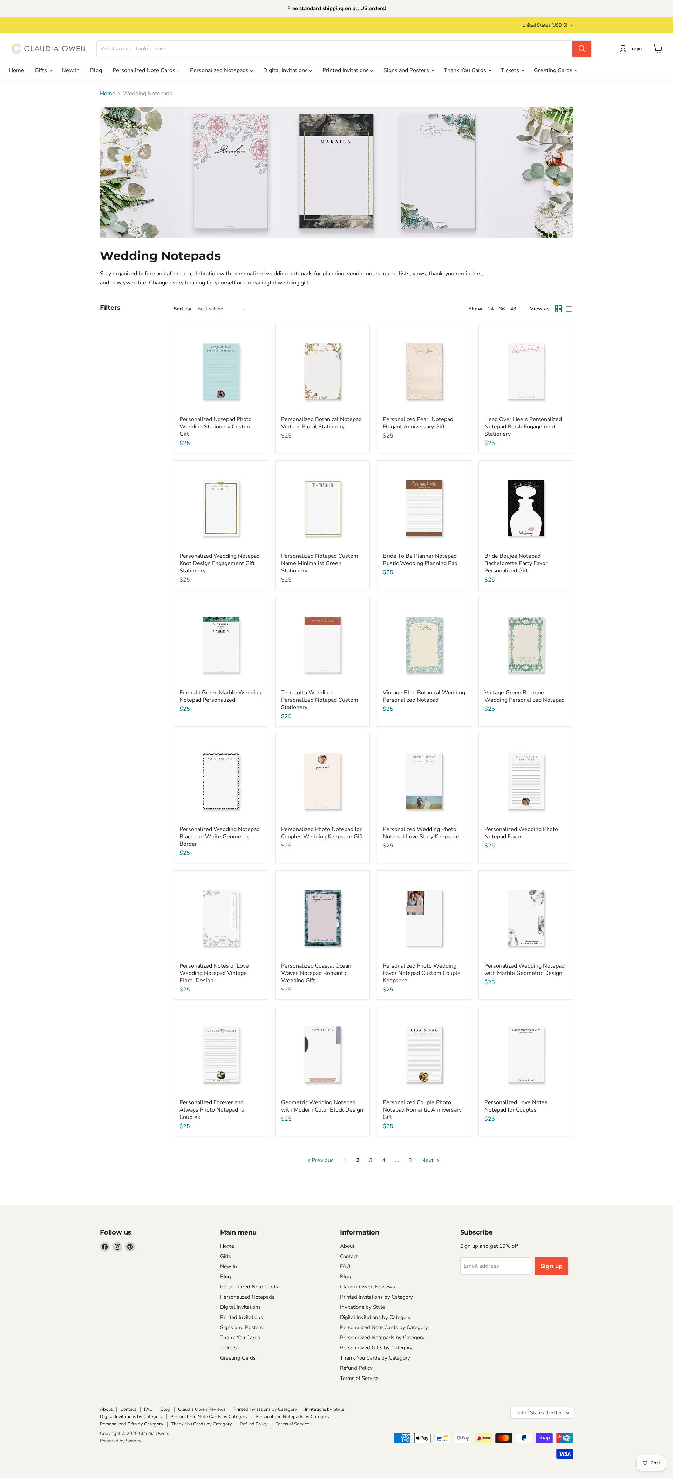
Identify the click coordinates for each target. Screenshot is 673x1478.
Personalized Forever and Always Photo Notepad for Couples (212, 1110)
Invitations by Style (362, 1307)
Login (635, 48)
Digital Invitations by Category (375, 1317)
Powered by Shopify (120, 1441)
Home (16, 70)
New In (71, 70)
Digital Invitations (286, 70)
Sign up (551, 1266)
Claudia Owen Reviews (367, 1286)
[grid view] (558, 309)
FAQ (345, 1266)
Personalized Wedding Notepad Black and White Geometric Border (219, 836)
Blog (96, 70)
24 (491, 308)
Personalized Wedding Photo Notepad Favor (521, 832)
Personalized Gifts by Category (376, 1347)
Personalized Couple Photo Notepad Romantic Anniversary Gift (422, 1110)
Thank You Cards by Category (375, 1357)
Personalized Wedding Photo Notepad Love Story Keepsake (421, 832)
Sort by (182, 309)
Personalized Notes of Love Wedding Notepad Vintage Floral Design (214, 973)
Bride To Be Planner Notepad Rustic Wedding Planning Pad (420, 559)
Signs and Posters (406, 70)
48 (513, 308)
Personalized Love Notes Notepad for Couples (516, 1106)
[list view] (568, 309)
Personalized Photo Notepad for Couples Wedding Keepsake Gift (322, 832)
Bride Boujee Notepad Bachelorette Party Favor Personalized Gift (516, 563)
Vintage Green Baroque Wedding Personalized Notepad (524, 696)
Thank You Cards (466, 70)
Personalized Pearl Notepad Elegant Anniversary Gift (418, 423)
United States (544, 25)
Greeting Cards (554, 70)
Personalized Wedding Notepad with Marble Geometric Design (524, 969)
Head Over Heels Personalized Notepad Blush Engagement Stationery (523, 426)
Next (428, 1160)
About (347, 1246)
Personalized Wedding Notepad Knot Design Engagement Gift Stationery (219, 563)
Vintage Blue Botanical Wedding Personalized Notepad (424, 696)
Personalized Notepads (220, 70)
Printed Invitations (346, 70)
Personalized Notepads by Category (382, 1337)
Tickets (511, 70)
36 (502, 308)
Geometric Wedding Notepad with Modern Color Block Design (322, 1106)
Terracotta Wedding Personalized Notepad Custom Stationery (319, 700)
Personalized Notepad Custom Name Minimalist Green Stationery (319, 563)
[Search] (581, 49)
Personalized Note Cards (145, 70)
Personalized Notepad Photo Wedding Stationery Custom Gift (215, 426)
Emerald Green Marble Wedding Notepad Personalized (220, 696)
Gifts (41, 70)
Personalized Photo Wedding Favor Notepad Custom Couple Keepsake (422, 973)
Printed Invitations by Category (376, 1296)
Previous (322, 1160)
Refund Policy (356, 1368)
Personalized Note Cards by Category (384, 1327)
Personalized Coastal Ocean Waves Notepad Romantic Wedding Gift (316, 973)
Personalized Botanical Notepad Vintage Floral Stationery (321, 423)
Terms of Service (359, 1378)
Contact (349, 1256)
